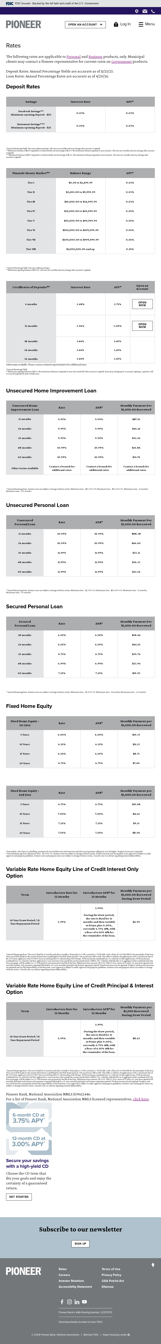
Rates (63, 1269)
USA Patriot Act (113, 1281)
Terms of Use (111, 1269)
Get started (19, 1197)
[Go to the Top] (153, 1264)
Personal (74, 56)
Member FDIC (91, 1334)
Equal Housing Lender (115, 1334)
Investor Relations (71, 1281)
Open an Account (83, 24)
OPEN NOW (142, 304)
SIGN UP (81, 1243)
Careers (64, 1275)
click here (141, 1099)
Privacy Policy (111, 1275)
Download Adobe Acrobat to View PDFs (80, 1322)
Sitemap (107, 1287)
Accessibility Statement (75, 1287)
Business (95, 56)
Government (121, 61)
